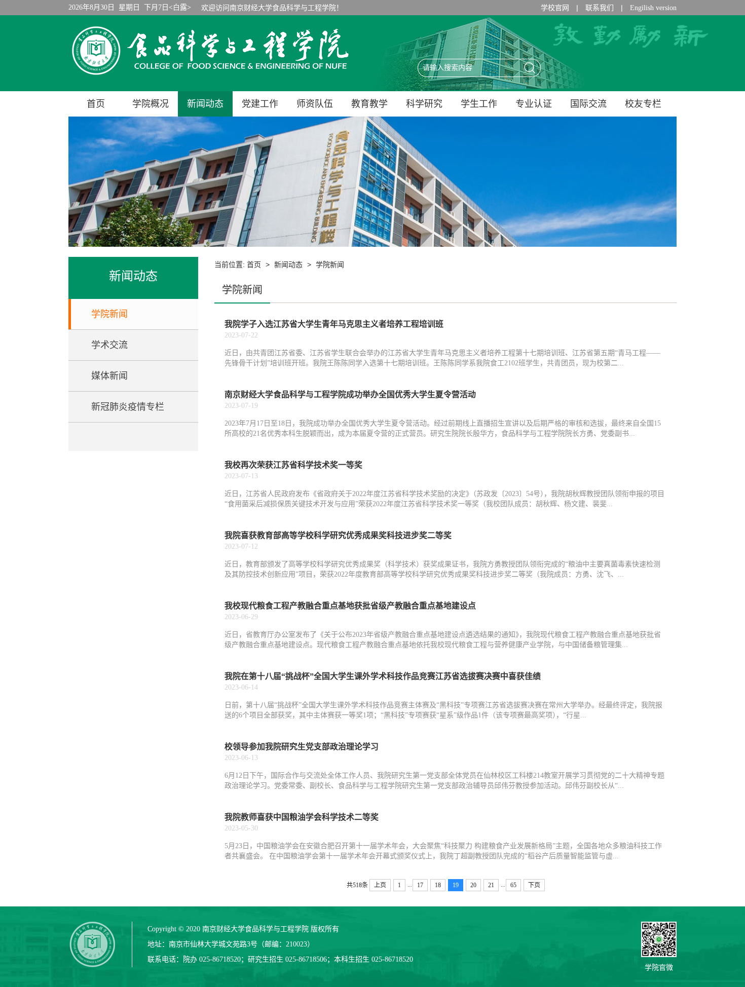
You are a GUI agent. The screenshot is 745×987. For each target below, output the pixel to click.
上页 (380, 885)
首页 (96, 104)
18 (438, 885)
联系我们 (599, 8)
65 (513, 885)
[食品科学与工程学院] (210, 78)
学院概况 (150, 104)
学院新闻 (109, 314)
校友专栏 (643, 104)
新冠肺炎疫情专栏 (127, 407)
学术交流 (109, 345)
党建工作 (260, 104)
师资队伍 (314, 104)
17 (420, 885)
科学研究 (424, 104)
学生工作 (479, 104)
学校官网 (555, 8)
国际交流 (588, 104)
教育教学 (369, 104)
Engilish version (653, 8)
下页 (534, 885)
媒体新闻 (109, 376)
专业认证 (533, 104)
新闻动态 (205, 104)
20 (473, 885)
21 (491, 885)
